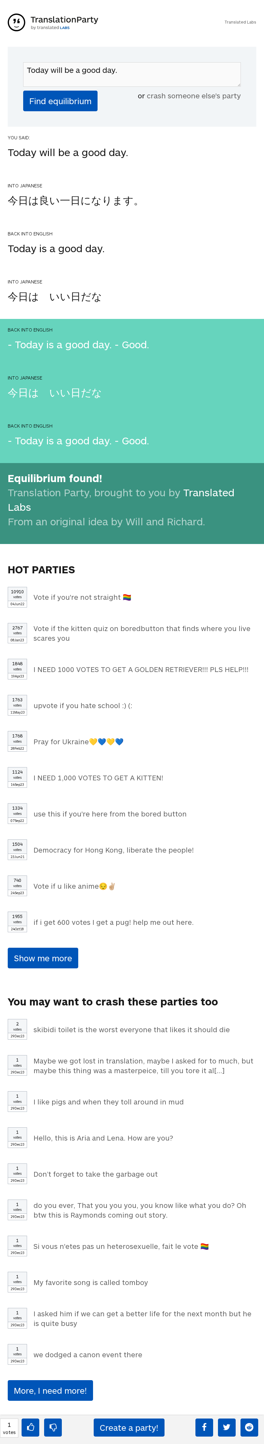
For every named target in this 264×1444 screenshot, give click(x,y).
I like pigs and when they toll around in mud (108, 1101)
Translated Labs (240, 22)
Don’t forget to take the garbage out (95, 1174)
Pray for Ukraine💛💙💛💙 (78, 741)
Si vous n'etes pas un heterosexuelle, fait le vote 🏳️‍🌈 (121, 1246)
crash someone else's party (194, 95)
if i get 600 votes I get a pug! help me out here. (113, 922)
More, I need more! (50, 1390)
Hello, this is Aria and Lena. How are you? (103, 1137)
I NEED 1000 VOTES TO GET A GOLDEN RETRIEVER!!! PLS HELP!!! (141, 669)
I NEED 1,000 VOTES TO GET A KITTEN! (98, 777)
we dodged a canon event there (87, 1354)
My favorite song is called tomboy (90, 1282)
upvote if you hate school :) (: (82, 705)
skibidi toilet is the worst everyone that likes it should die (131, 1029)
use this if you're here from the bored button (110, 813)
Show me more (43, 958)
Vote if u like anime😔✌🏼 (74, 886)
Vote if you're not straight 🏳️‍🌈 (82, 597)
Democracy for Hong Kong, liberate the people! (113, 850)
